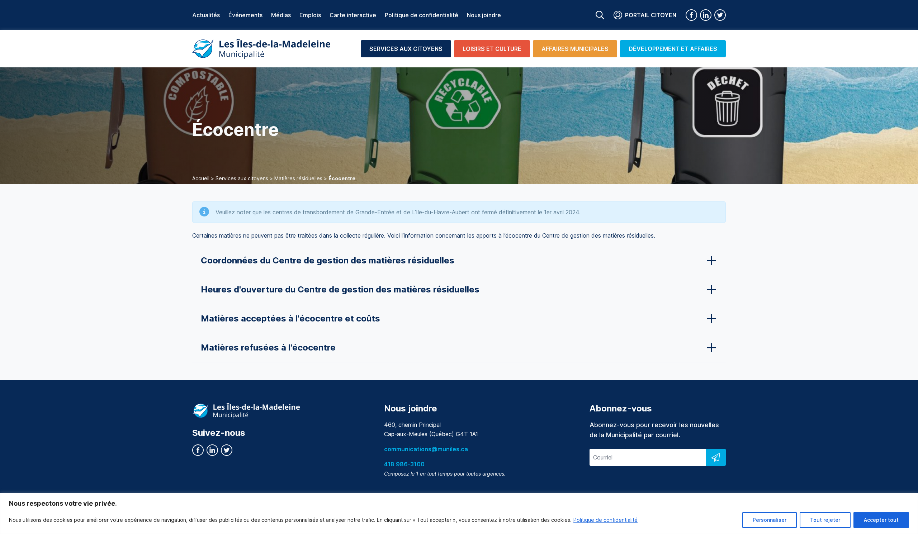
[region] (459, 513)
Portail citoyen (650, 15)
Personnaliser (769, 520)
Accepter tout (881, 520)
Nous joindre (484, 15)
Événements (245, 15)
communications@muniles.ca (426, 449)
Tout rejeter (825, 520)
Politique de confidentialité (605, 520)
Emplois (310, 15)
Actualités (206, 15)
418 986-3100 (404, 464)
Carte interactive (353, 15)
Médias (281, 15)
